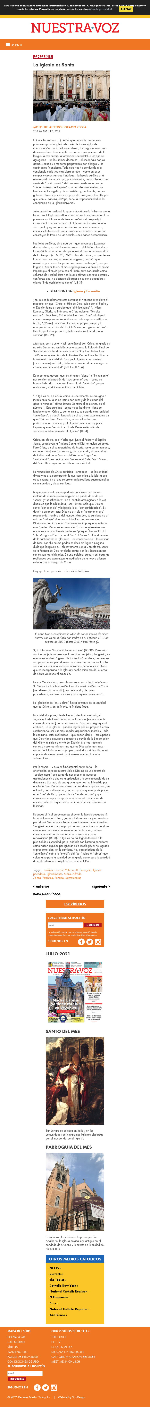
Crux (53, 1303)
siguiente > (101, 886)
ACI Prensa (57, 1315)
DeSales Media (61, 1347)
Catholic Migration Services (73, 1357)
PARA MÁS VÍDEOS (47, 894)
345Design (79, 1397)
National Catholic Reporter (69, 1309)
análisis (48, 870)
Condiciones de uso (23, 1362)
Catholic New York (63, 1286)
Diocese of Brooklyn (67, 1352)
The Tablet (57, 1280)
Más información (89, 934)
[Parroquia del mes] (75, 1230)
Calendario (16, 1342)
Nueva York (16, 1337)
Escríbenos (75, 904)
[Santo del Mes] (75, 1123)
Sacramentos (73, 878)
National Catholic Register (68, 1291)
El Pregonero (59, 1297)
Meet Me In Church (65, 1362)
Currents (56, 1274)
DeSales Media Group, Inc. (35, 1397)
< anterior (41, 886)
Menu (16, 44)
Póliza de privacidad (22, 1357)
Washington (17, 1352)
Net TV (56, 1342)
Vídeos (12, 1347)
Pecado (59, 878)
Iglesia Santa (54, 874)
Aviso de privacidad (100, 9)
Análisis (43, 57)
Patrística (48, 878)
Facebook (81, 942)
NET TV (54, 1268)
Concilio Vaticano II (66, 870)
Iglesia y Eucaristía (86, 291)
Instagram (98, 942)
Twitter (90, 942)
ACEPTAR (126, 9)
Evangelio (85, 870)
